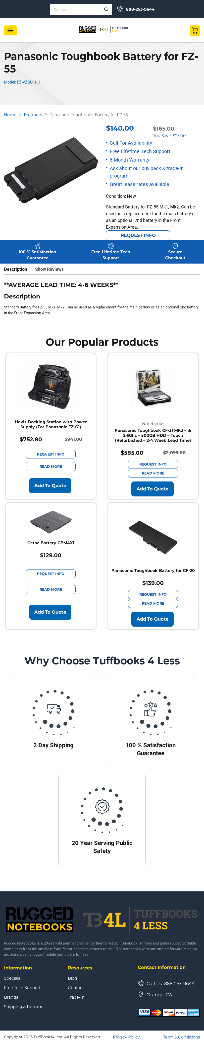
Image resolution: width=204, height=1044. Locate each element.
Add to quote (50, 485)
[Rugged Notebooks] (103, 29)
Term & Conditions (181, 1037)
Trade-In (76, 997)
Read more (51, 466)
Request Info (138, 235)
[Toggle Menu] (10, 30)
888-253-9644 (140, 9)
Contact (76, 988)
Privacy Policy (126, 1037)
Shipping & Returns (23, 1007)
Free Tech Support (22, 988)
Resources (80, 968)
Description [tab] (15, 269)
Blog (72, 978)
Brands (11, 997)
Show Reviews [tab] (49, 269)
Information (18, 968)
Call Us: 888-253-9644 (171, 983)
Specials (12, 978)
